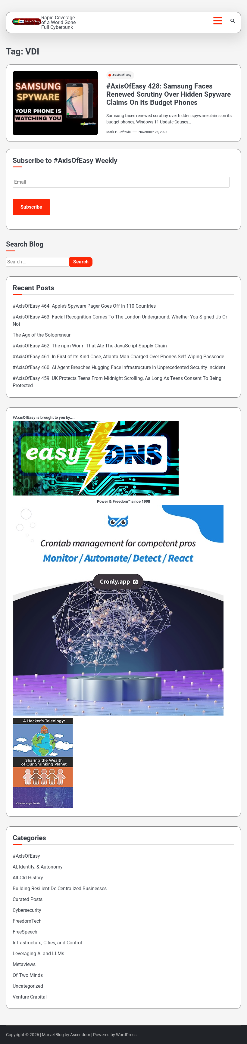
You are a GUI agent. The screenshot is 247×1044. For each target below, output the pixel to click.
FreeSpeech (25, 932)
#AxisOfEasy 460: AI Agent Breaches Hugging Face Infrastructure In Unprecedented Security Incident (119, 367)
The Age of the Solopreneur (41, 335)
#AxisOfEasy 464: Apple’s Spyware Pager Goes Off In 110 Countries (84, 306)
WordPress (126, 1034)
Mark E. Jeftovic (118, 132)
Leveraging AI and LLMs (38, 953)
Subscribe (31, 207)
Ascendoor (80, 1034)
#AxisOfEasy (121, 75)
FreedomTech (27, 921)
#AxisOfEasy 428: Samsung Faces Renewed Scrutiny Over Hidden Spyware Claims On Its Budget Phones (168, 94)
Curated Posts (27, 899)
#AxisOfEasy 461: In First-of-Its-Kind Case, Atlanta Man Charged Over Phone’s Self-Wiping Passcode (118, 356)
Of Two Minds (28, 975)
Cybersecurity (27, 910)
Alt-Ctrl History (28, 878)
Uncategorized (28, 986)
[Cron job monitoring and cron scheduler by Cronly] (118, 714)
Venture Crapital (30, 997)
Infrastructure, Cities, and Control (47, 943)
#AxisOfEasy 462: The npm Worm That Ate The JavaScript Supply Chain (90, 346)
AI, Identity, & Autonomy (38, 867)
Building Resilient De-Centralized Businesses (60, 888)
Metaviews (24, 964)
